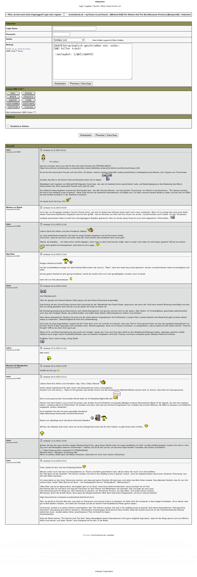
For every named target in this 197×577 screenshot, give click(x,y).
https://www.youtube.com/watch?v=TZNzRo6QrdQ (65, 450)
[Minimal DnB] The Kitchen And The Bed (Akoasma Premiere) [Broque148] (144, 14)
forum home (112, 6)
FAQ (103, 6)
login (81, 6)
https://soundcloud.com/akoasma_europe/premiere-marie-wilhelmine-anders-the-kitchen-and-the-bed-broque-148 (90, 168)
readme (110, 535)
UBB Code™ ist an (14, 51)
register (88, 6)
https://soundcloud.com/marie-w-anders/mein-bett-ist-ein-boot (67, 497)
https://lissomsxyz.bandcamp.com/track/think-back (62, 413)
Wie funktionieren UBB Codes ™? (21, 112)
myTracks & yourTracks (97, 14)
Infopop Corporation (104, 571)
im (120, 6)
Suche (96, 6)
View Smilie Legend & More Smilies (108, 40)
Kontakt (86, 535)
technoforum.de (76, 14)
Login (46, 14)
